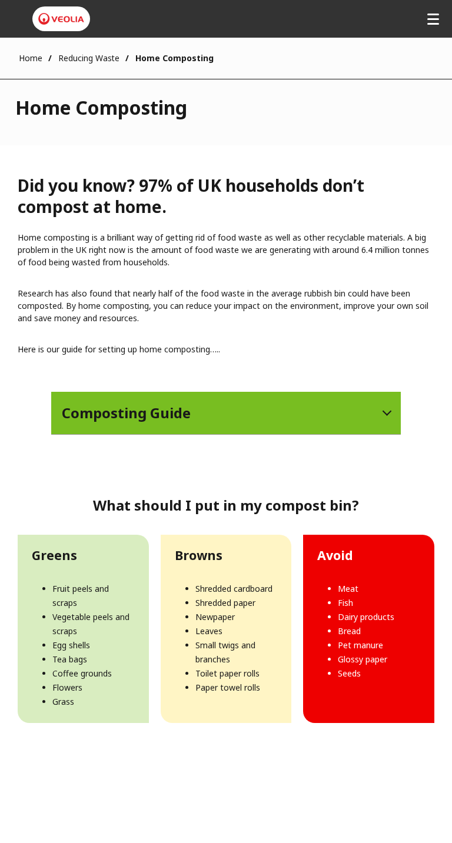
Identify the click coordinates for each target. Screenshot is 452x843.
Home (30, 58)
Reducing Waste (88, 58)
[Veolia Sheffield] (61, 19)
